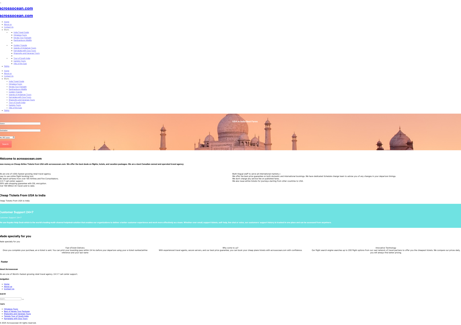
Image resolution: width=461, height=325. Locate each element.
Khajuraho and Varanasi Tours (27, 53)
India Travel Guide (21, 32)
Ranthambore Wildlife (23, 40)
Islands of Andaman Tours (25, 48)
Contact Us (8, 27)
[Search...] (23, 299)
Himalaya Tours (20, 35)
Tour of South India (22, 58)
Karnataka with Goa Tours (25, 50)
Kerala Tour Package (22, 37)
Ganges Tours (20, 61)
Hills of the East (20, 63)
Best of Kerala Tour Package (17, 311)
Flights (6, 66)
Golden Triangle (20, 45)
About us (8, 24)
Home (6, 21)
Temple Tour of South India (16, 316)
